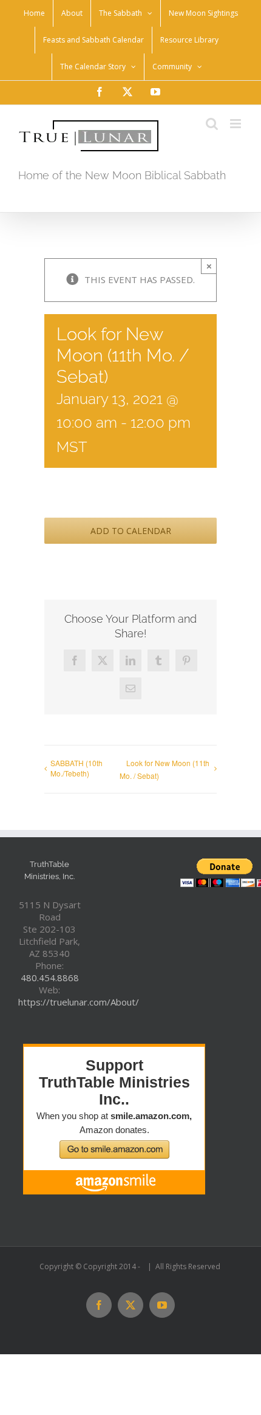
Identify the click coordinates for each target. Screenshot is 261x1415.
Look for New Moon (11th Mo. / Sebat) (164, 769)
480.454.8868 (50, 977)
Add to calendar (130, 531)
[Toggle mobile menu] (236, 123)
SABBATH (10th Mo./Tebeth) (76, 768)
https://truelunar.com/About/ (78, 1002)
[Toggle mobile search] (212, 123)
